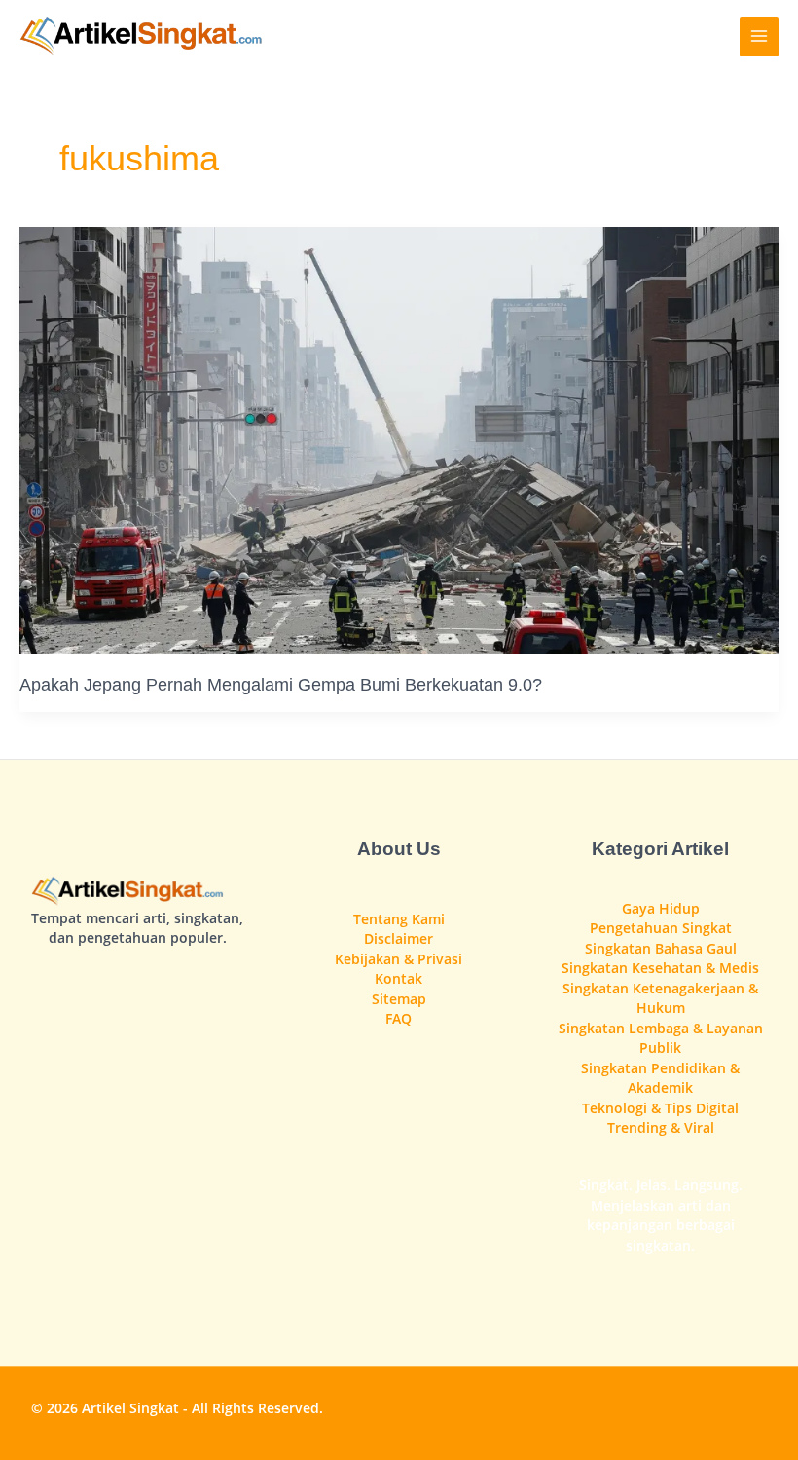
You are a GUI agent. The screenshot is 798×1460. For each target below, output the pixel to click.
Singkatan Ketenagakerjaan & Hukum (660, 998)
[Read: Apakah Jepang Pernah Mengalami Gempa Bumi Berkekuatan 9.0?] (399, 439)
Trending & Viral (660, 1127)
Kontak (398, 978)
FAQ (398, 1018)
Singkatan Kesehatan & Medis (660, 967)
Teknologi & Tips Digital (660, 1108)
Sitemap (399, 999)
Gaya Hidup (661, 908)
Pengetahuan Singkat (661, 927)
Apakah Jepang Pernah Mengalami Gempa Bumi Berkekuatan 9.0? (280, 684)
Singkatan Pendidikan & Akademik (660, 1078)
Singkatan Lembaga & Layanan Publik (661, 1038)
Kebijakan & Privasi (398, 959)
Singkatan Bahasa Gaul (661, 948)
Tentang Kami (399, 919)
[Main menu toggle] (760, 36)
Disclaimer (398, 938)
